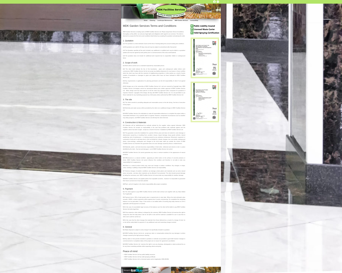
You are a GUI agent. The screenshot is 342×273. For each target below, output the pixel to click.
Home (145, 20)
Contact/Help (194, 20)
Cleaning (152, 20)
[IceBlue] (137, 270)
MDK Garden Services (181, 20)
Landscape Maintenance (164, 20)
